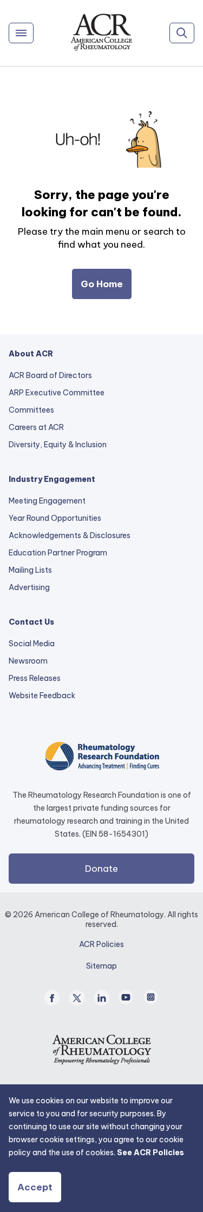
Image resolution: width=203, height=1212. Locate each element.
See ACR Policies (150, 1152)
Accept (35, 1187)
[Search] (181, 33)
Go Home (102, 284)
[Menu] (21, 33)
